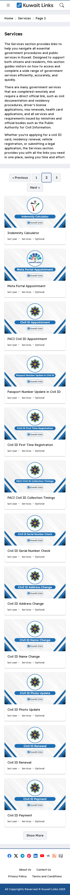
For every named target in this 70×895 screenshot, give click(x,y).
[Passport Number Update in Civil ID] (35, 379)
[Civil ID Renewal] (35, 749)
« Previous (20, 177)
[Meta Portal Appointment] (35, 273)
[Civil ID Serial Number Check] (35, 538)
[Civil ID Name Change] (35, 643)
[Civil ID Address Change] (35, 591)
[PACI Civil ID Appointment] (35, 326)
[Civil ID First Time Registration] (35, 432)
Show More (35, 835)
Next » (35, 187)
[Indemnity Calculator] (35, 220)
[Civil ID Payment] (35, 802)
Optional (39, 239)
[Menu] (8, 5)
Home (8, 18)
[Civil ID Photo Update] (35, 697)
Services (24, 18)
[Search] (62, 5)
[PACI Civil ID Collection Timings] (35, 485)
